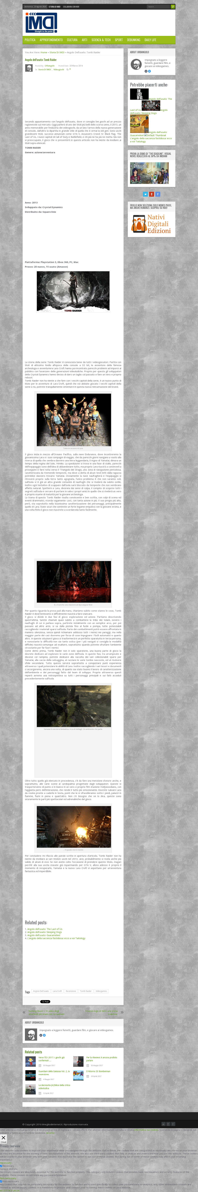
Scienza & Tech (101, 39)
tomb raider (86, 991)
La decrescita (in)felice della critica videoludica (54, 1087)
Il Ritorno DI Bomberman (98, 1071)
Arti (84, 39)
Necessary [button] (5, 1162)
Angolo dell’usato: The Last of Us (44, 928)
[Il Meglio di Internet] (41, 29)
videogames (101, 991)
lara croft (57, 991)
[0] (73, 69)
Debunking (133, 39)
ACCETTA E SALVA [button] (9, 1190)
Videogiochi (59, 69)
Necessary (8, 1165)
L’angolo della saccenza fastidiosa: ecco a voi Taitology (56, 938)
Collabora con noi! (71, 6)
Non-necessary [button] (8, 1178)
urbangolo (50, 66)
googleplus (151, 194)
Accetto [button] (50, 1132)
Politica (30, 39)
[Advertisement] (73, 97)
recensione (71, 991)
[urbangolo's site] (40, 1035)
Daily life (150, 39)
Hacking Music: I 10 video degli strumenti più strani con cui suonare (47, 1013)
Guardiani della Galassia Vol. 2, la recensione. (54, 1073)
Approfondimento (51, 39)
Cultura (72, 39)
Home (44, 52)
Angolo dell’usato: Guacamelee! (43, 935)
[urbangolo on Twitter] (44, 1035)
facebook (157, 194)
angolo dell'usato (41, 991)
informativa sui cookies (146, 1129)
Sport (119, 39)
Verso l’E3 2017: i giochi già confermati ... (52, 1059)
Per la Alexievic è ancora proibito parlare (101, 1059)
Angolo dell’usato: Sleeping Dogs (44, 932)
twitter (145, 194)
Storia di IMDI (54, 6)
